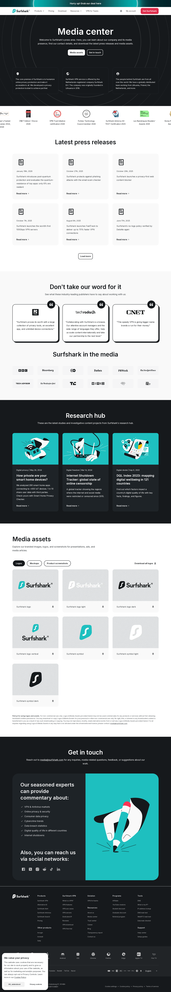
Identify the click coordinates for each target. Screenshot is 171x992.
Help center (142, 933)
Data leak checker (144, 921)
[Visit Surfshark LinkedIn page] (58, 869)
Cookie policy (125, 986)
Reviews (65, 921)
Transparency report (95, 933)
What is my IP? (143, 905)
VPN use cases (68, 909)
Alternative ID (42, 905)
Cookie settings (111, 986)
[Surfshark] (21, 11)
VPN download (67, 925)
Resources (74, 11)
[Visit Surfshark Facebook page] (23, 869)
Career (90, 925)
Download (62, 11)
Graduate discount (119, 913)
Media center (92, 917)
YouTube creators (119, 905)
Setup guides (142, 937)
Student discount (119, 909)
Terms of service (152, 986)
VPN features (67, 905)
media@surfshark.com (118, 723)
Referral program (119, 917)
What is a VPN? (67, 901)
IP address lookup (144, 909)
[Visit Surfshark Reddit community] (44, 869)
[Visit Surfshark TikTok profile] (51, 869)
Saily (39, 941)
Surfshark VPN (42, 901)
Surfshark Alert (42, 909)
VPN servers (67, 913)
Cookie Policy (20, 977)
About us (91, 913)
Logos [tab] (19, 563)
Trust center (92, 921)
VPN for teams (93, 901)
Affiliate (115, 901)
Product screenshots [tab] (57, 563)
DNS (139, 901)
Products (38, 11)
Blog (89, 929)
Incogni (40, 933)
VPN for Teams (92, 11)
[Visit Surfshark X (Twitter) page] (30, 869)
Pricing (51, 11)
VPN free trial (67, 929)
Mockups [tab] (34, 563)
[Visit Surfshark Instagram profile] (37, 869)
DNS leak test (143, 913)
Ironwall (40, 937)
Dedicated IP (67, 917)
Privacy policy (138, 986)
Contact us (91, 937)
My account (131, 11)
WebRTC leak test (144, 917)
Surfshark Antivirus (44, 913)
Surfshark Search (43, 917)
